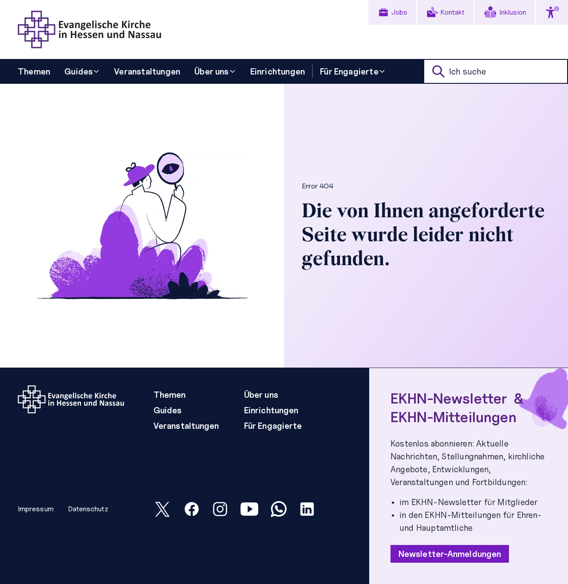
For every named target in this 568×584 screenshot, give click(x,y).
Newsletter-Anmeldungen (449, 554)
